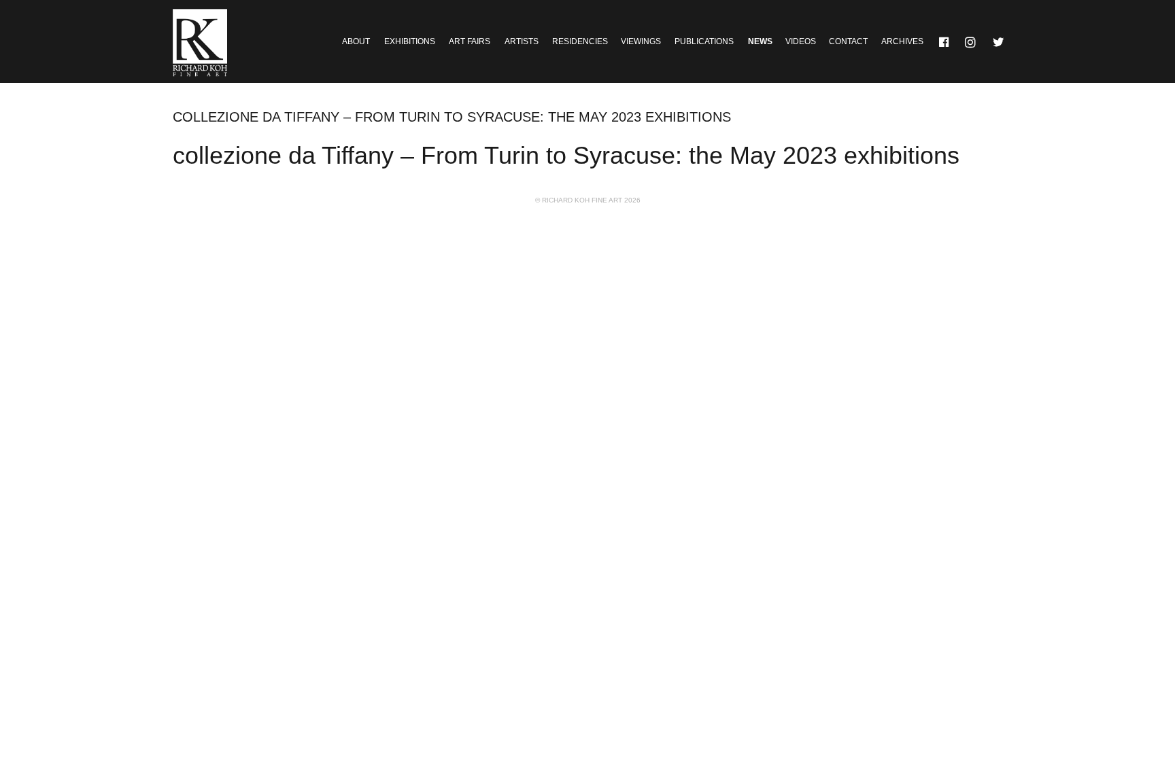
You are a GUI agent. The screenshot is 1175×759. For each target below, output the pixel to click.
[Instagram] (971, 41)
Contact (848, 41)
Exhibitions (409, 41)
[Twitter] (998, 41)
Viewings (641, 41)
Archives (902, 41)
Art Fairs (469, 41)
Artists (522, 41)
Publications (704, 41)
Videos (800, 41)
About (356, 41)
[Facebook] (944, 41)
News (760, 41)
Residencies (580, 41)
